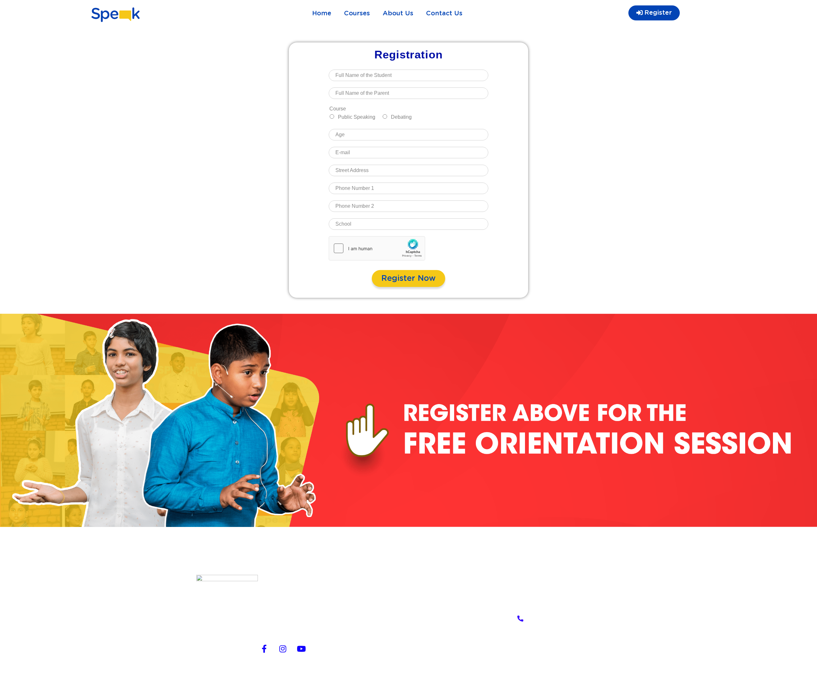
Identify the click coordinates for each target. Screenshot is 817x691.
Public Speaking (356, 117)
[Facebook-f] (264, 648)
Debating (401, 117)
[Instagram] (282, 648)
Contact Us (444, 13)
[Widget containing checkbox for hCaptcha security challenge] (377, 248)
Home (321, 13)
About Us (398, 13)
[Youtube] (301, 648)
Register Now (408, 278)
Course (337, 108)
